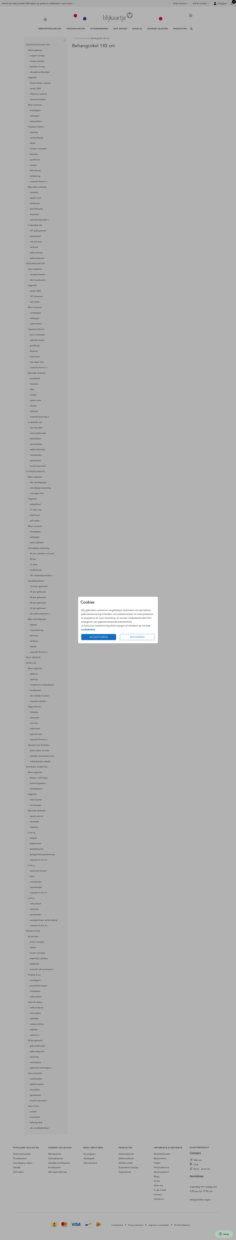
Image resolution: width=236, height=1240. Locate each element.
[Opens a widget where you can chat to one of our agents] (224, 1234)
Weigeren (137, 637)
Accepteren (99, 637)
